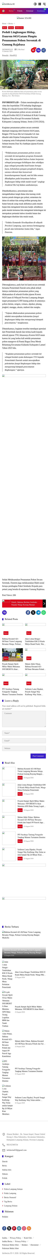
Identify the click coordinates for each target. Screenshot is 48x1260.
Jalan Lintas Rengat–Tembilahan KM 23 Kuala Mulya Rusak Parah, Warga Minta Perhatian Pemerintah (35, 641)
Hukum (5, 1174)
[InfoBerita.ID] (8, 4)
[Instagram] (24, 1228)
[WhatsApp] (43, 612)
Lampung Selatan (10, 1206)
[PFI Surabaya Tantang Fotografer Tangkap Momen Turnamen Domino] (12, 680)
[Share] (43, 50)
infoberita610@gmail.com (17, 1150)
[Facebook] (28, 612)
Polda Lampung (10, 1193)
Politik (4, 1178)
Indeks (4, 1238)
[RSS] (29, 1228)
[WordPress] (19, 1228)
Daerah (11, 27)
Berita (4, 27)
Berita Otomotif (10, 1197)
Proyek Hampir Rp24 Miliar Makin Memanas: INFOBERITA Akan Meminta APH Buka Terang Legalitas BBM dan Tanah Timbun (12, 667)
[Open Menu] (39, 4)
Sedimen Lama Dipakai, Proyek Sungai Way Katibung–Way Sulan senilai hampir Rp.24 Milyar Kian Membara (34, 692)
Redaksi (5, 1217)
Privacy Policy (15, 1238)
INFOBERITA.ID (7, 49)
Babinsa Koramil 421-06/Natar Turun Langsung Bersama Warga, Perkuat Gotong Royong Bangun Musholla (12, 641)
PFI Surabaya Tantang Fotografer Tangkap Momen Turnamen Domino (12, 691)
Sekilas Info (19, 27)
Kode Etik (28, 1238)
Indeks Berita (7, 1241)
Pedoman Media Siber (10, 1245)
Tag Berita (8, 1202)
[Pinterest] (14, 1228)
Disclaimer (35, 1245)
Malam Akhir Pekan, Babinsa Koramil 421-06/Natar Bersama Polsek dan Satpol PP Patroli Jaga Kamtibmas (35, 667)
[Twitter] (33, 612)
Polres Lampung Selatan (13, 1189)
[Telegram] (38, 612)
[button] (35, 4)
